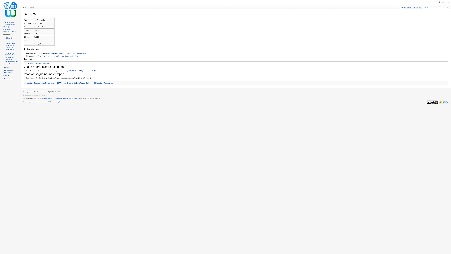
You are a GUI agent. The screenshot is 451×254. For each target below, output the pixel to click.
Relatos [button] (6, 67)
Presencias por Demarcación (9, 46)
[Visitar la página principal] (10, 9)
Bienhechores (9, 57)
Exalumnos (8, 59)
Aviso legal (57, 102)
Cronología (6, 27)
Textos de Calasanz (9, 31)
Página (23, 7)
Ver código (407, 7)
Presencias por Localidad (9, 50)
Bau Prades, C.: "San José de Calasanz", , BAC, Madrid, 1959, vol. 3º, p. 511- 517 (61, 71)
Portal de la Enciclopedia (9, 38)
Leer (401, 7)
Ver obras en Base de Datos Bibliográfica (71, 53)
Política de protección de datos (32, 102)
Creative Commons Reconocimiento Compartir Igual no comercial (60, 98)
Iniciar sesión (445, 2)
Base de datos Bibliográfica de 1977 (47, 83)
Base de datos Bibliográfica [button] (9, 71)
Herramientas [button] (8, 79)
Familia (7, 41)
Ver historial (417, 7)
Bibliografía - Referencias (103, 83)
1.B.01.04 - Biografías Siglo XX (37, 63)
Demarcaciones (10, 43)
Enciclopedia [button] (8, 35)
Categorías (28, 83)
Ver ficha (51, 53)
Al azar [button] (6, 75)
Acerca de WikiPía (47, 102)
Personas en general (11, 62)
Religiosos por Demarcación (9, 54)
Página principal (8, 22)
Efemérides (6, 29)
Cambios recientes (9, 24)
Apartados (8, 64)
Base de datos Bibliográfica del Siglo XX (77, 83)
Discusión (31, 7)
